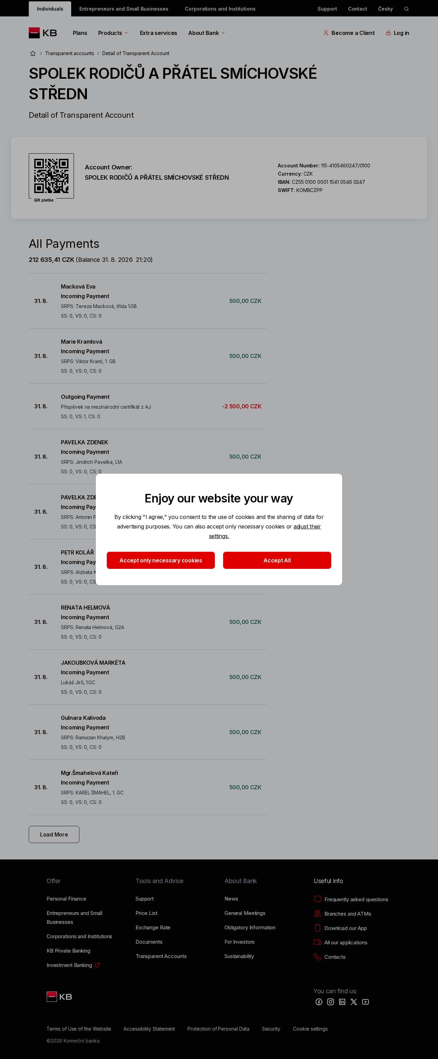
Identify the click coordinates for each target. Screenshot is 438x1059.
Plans (80, 32)
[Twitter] (353, 1001)
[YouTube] (365, 1001)
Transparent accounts (69, 53)
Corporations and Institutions (220, 9)
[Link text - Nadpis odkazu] (60, 996)
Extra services (158, 32)
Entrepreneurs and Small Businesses (123, 9)
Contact (358, 9)
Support (327, 9)
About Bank (203, 32)
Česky (385, 9)
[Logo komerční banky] (45, 32)
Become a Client (353, 32)
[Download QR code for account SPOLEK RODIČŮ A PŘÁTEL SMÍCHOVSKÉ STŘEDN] (51, 178)
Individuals (50, 9)
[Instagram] (330, 1001)
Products (110, 32)
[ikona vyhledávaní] (406, 9)
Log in (401, 32)
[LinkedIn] (342, 1001)
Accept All (277, 560)
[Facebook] (318, 1001)
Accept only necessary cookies (160, 560)
